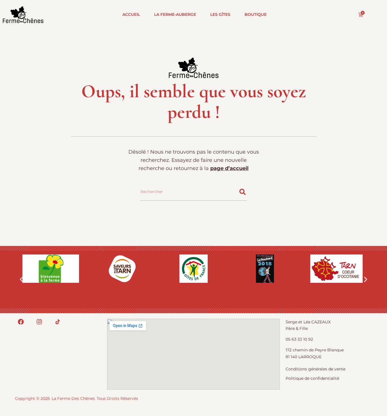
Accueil (131, 14)
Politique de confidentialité (312, 378)
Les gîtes (220, 14)
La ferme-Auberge (175, 14)
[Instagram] (39, 322)
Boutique (255, 14)
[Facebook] (21, 322)
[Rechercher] (242, 191)
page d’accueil (229, 168)
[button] (21, 279)
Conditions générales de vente (315, 369)
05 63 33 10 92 (299, 339)
